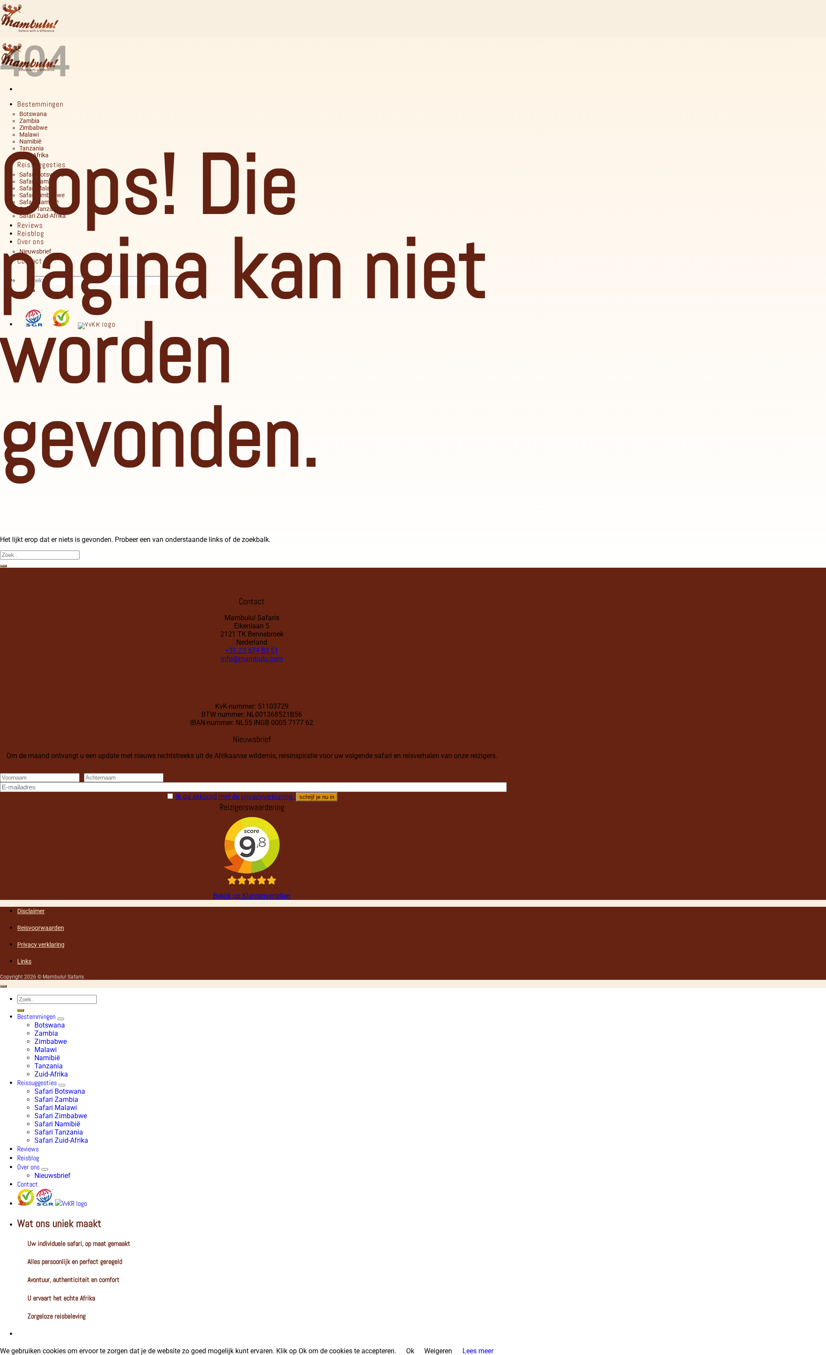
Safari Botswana (59, 1091)
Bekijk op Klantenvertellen (252, 896)
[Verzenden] (3, 566)
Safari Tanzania (58, 1132)
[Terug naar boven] (3, 986)
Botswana (33, 113)
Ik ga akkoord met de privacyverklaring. (236, 796)
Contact (27, 1184)
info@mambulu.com (252, 659)
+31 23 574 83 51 (251, 650)
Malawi (29, 134)
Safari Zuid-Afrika (61, 1140)
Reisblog (28, 1157)
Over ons (28, 1166)
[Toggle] (60, 1019)
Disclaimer (31, 911)
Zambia (29, 120)
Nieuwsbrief (52, 1175)
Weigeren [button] (438, 1351)
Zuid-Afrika (51, 1074)
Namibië (30, 141)
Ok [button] (410, 1351)
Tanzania (48, 1066)
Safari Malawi (55, 1108)
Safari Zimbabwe (60, 1116)
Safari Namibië (57, 1124)
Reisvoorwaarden (40, 927)
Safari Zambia (56, 1099)
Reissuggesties (37, 1082)
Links (24, 961)
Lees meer (477, 1351)
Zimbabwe (33, 127)
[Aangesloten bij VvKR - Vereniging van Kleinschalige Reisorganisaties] (71, 1203)
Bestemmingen (40, 104)
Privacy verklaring (41, 944)
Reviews (28, 1148)
